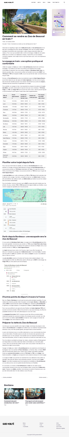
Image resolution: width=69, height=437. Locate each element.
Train (48, 2)
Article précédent (6, 377)
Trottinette (55, 2)
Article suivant (43, 377)
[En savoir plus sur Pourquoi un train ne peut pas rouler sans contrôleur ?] (35, 393)
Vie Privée (58, 426)
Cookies (58, 425)
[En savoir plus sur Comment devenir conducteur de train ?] (14, 393)
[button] (64, 2)
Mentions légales (60, 428)
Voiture (33, 2)
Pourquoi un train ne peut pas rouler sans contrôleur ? (35, 402)
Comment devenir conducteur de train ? (11, 402)
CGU (57, 423)
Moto (39, 2)
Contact (42, 426)
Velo (44, 2)
